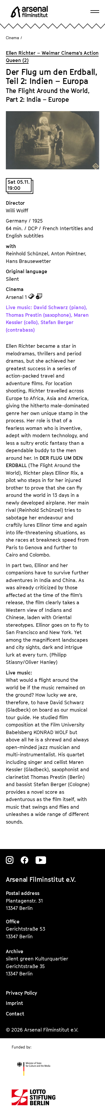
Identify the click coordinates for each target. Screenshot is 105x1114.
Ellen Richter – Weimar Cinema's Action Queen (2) (52, 56)
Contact (15, 1014)
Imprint (14, 1003)
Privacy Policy (21, 993)
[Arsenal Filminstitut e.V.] (29, 12)
